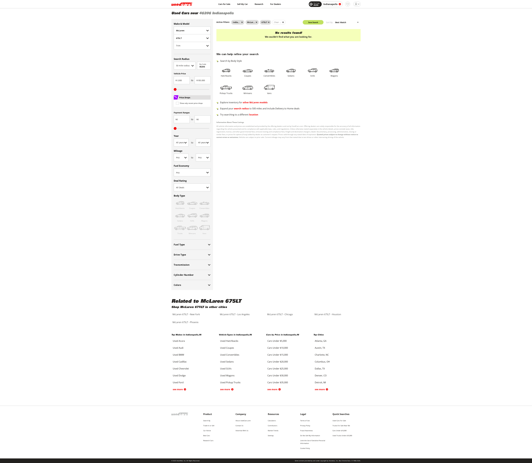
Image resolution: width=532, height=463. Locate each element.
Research (259, 4)
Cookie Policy (305, 448)
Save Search (313, 22)
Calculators (272, 421)
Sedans (291, 75)
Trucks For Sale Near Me (341, 426)
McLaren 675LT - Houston (327, 314)
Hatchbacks (226, 75)
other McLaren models (255, 102)
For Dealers (275, 4)
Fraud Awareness (306, 431)
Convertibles (269, 75)
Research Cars (208, 440)
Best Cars (206, 435)
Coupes (247, 75)
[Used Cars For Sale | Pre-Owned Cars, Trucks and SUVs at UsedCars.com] (181, 4)
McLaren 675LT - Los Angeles (235, 314)
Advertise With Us (242, 431)
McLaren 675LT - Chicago (280, 314)
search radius (241, 108)
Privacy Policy (305, 426)
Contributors (272, 426)
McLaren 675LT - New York (186, 314)
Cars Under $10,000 (339, 431)
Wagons (334, 75)
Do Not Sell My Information (310, 435)
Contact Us (239, 426)
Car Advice (207, 431)
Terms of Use (305, 421)
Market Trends (273, 431)
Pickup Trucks (226, 93)
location (253, 114)
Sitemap (271, 435)
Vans (269, 93)
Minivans (248, 93)
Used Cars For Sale (339, 421)
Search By (206, 421)
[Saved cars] (347, 4)
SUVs (312, 75)
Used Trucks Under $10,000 (342, 435)
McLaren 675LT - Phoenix (185, 322)
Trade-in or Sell (208, 426)
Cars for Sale (224, 4)
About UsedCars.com (243, 421)
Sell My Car (242, 4)
